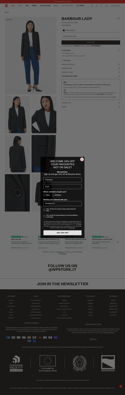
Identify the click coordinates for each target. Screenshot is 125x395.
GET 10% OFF (62, 233)
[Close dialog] (82, 159)
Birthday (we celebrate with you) (55, 199)
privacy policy (72, 227)
